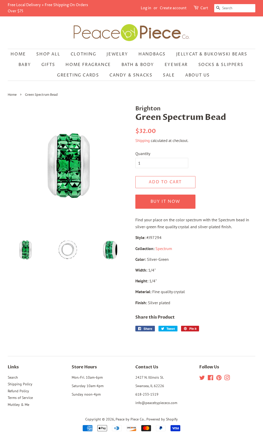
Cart (204, 8)
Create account (173, 8)
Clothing (83, 54)
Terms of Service (20, 397)
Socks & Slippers (220, 65)
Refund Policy (18, 391)
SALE (169, 75)
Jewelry (117, 54)
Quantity (142, 153)
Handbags (152, 54)
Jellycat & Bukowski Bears (211, 54)
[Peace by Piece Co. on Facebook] (210, 378)
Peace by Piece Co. (130, 419)
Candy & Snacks (130, 75)
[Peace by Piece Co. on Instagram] (227, 378)
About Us (197, 75)
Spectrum (163, 248)
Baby (24, 65)
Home (18, 54)
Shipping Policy (20, 384)
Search (13, 377)
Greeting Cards (78, 75)
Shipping (142, 140)
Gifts (48, 65)
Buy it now (165, 201)
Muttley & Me (18, 404)
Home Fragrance (88, 65)
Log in (146, 8)
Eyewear (176, 65)
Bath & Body (137, 65)
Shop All (48, 54)
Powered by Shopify (162, 419)
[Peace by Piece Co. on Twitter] (202, 378)
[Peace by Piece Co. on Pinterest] (219, 378)
